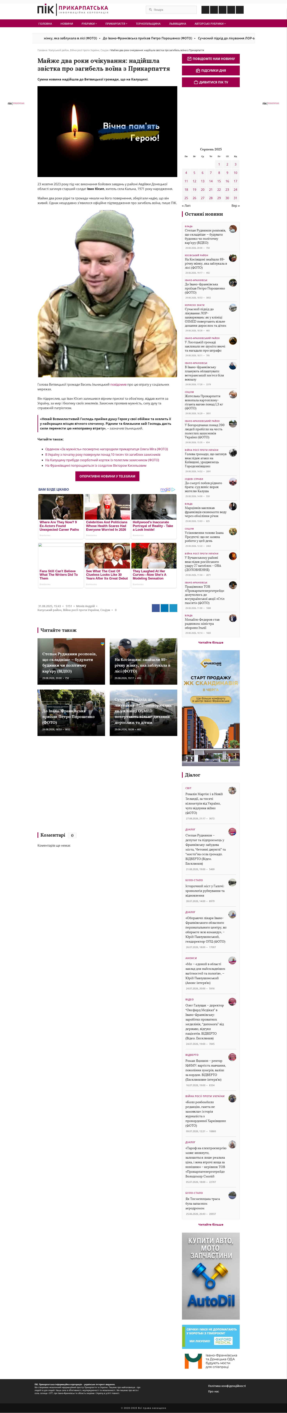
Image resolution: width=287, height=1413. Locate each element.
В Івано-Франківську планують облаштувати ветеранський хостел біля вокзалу (204, 373)
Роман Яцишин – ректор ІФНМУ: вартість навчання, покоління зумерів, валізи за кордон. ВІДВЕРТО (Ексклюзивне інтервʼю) (205, 1070)
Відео (189, 999)
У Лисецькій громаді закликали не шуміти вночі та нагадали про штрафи (205, 346)
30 (227, 198)
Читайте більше (210, 642)
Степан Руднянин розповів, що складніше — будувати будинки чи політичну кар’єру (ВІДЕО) (205, 236)
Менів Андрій (85, 606)
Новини (67, 23)
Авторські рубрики (209, 23)
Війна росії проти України (84, 50)
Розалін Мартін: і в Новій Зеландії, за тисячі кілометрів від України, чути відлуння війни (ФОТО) (204, 803)
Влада (189, 226)
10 (235, 173)
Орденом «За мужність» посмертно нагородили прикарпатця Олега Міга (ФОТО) (106, 449)
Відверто (192, 1055)
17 (235, 181)
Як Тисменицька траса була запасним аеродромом (202, 1203)
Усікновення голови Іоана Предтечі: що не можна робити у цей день (204, 537)
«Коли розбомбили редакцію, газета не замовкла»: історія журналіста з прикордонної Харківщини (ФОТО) (205, 1113)
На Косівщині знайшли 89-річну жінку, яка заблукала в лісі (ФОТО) (142, 665)
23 (227, 189)
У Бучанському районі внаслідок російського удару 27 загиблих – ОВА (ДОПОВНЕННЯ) (203, 564)
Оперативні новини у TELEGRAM (107, 476)
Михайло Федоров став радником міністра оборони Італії (202, 624)
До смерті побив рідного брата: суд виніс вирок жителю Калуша (203, 487)
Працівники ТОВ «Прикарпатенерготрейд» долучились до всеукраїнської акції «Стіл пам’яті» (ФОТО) (204, 595)
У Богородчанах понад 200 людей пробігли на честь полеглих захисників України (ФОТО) (205, 431)
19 (194, 189)
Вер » (236, 205)
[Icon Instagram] (214, 10)
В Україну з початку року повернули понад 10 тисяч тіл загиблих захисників (102, 454)
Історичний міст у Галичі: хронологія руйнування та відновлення (205, 890)
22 (219, 189)
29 (219, 198)
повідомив (118, 384)
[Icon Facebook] (205, 10)
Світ (188, 788)
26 (194, 198)
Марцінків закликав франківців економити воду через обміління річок (205, 512)
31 (235, 198)
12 (194, 181)
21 (211, 189)
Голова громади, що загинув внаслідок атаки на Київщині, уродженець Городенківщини (205, 460)
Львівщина (177, 23)
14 (211, 181)
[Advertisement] (94, 786)
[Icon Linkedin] (222, 10)
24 (235, 189)
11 (186, 181)
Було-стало (194, 880)
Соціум (105, 50)
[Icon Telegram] (231, 10)
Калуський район (59, 50)
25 (186, 198)
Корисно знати (195, 305)
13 (202, 181)
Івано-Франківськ (196, 280)
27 (202, 198)
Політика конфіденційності (227, 1386)
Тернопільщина (148, 23)
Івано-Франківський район (202, 338)
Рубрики (88, 23)
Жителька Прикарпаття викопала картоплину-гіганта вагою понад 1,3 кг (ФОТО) (204, 402)
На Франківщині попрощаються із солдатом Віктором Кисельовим (95, 465)
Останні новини (204, 214)
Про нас (213, 1391)
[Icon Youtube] (240, 10)
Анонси (191, 958)
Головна (45, 23)
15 (219, 181)
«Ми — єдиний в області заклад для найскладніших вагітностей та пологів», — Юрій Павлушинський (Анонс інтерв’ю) (205, 973)
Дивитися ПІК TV (213, 82)
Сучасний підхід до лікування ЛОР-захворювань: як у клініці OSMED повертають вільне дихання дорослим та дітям (143, 711)
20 (202, 189)
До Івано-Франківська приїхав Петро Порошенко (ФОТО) (108, 38)
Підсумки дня (213, 70)
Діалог (192, 775)
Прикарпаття (115, 23)
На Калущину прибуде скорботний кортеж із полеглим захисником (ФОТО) (102, 460)
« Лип (186, 205)
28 (211, 198)
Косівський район (196, 255)
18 (186, 189)
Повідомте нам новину (214, 59)
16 (227, 181)
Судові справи (194, 479)
